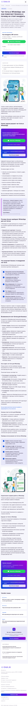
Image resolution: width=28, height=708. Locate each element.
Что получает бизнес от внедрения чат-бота (13, 71)
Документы (3, 670)
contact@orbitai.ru (4, 697)
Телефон (4, 46)
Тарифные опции (4, 678)
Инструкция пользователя (6, 681)
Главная (2, 5)
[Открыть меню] (25, 2)
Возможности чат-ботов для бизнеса (12, 73)
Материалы (8, 5)
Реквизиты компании (5, 684)
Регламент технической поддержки (8, 680)
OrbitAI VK (3, 700)
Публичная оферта (5, 676)
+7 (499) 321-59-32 (5, 699)
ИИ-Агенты (4, 8)
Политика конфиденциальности (7, 686)
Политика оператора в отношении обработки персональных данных (13, 691)
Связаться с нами (14, 694)
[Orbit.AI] (6, 2)
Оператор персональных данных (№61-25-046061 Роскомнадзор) (11, 673)
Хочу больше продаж (14, 52)
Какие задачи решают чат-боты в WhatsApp (13, 65)
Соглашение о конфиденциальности (8, 688)
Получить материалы (14, 638)
